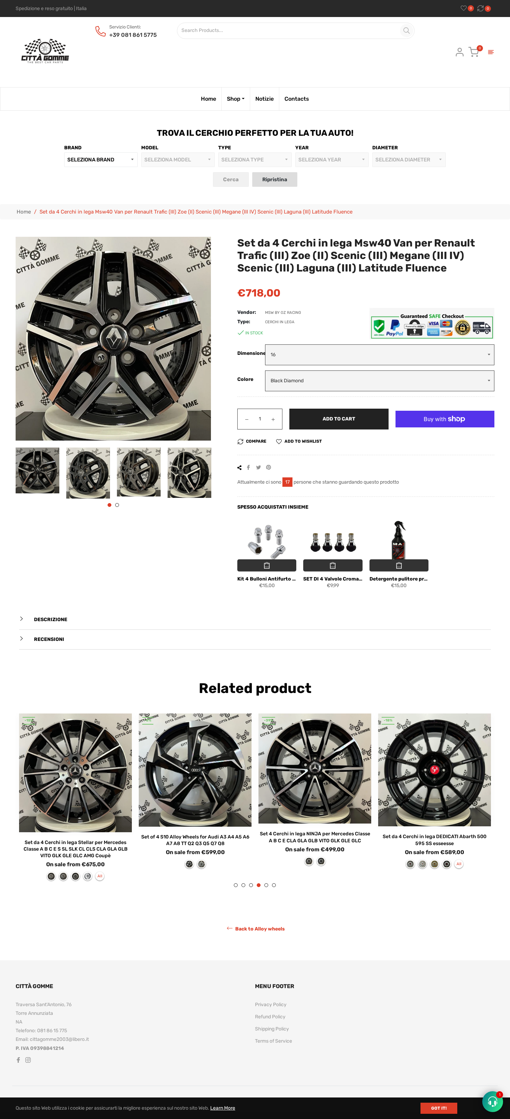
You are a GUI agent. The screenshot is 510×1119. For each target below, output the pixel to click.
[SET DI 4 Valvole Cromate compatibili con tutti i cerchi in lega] (332, 542)
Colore (245, 379)
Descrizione (50, 620)
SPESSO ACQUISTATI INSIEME (272, 507)
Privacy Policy (271, 1005)
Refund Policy (270, 1017)
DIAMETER (385, 148)
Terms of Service (273, 1041)
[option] (75, 800)
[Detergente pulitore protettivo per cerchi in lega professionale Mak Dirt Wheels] (398, 542)
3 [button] (251, 885)
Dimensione (251, 353)
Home (24, 212)
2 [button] (117, 505)
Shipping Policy (272, 1029)
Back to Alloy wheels (259, 929)
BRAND (73, 148)
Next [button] (205, 473)
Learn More (222, 1108)
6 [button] (274, 885)
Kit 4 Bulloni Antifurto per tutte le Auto (266, 579)
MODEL (149, 148)
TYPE (224, 148)
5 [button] (266, 885)
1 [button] (109, 505)
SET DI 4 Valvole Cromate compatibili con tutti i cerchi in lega (332, 579)
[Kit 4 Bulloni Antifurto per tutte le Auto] (266, 542)
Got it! (439, 1108)
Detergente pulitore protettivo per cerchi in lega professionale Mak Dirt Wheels (398, 579)
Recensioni (48, 639)
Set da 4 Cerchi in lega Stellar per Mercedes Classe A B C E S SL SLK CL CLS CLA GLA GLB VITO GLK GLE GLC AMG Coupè (76, 849)
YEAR (302, 148)
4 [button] (259, 885)
